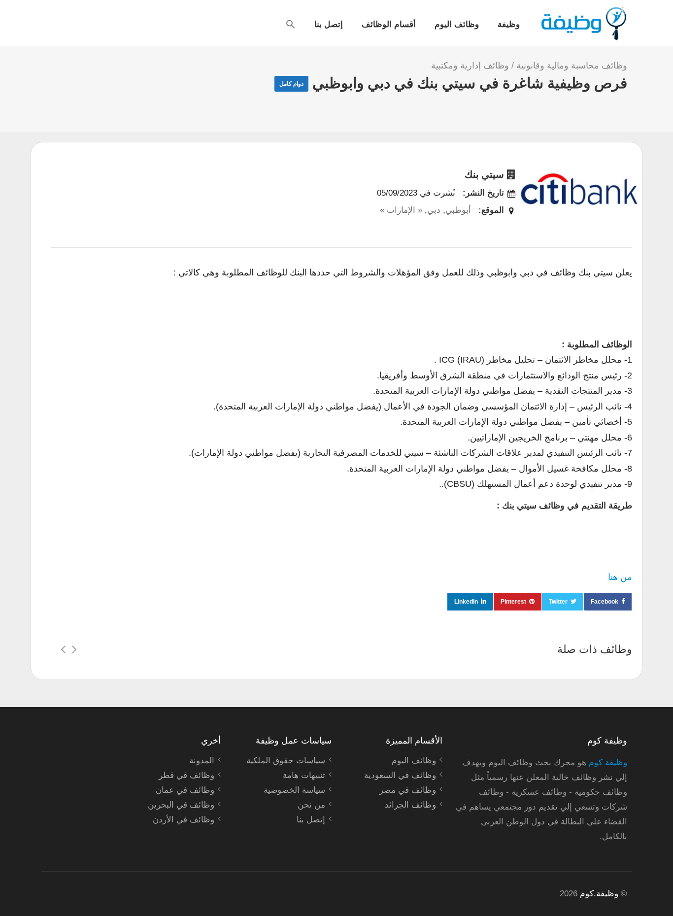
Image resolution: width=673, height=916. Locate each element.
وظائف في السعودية (400, 775)
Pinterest (513, 601)
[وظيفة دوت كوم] (583, 23)
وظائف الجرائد (410, 805)
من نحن (311, 805)
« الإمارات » (401, 210)
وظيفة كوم (608, 762)
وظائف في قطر (186, 775)
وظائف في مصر (407, 790)
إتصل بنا (328, 24)
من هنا (620, 577)
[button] (291, 24)
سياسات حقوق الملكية (285, 760)
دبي (433, 210)
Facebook (604, 601)
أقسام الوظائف (389, 24)
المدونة (201, 760)
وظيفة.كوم (599, 893)
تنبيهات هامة (304, 775)
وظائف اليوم (457, 24)
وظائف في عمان (185, 790)
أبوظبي (458, 210)
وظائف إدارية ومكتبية (470, 65)
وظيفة (509, 24)
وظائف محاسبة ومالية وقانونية (571, 65)
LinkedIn (466, 601)
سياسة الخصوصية (294, 790)
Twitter (558, 601)
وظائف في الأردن (183, 819)
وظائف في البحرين (181, 805)
